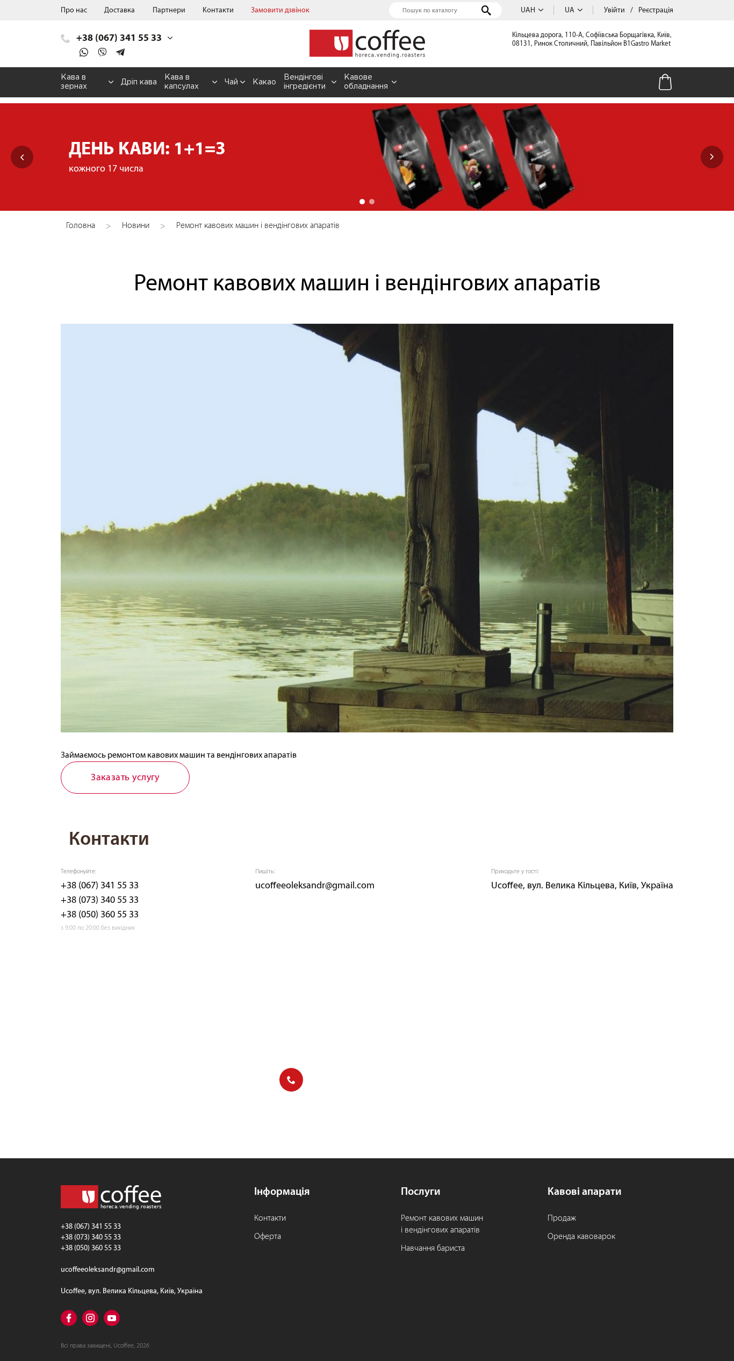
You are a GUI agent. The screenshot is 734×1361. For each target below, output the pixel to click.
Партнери (169, 10)
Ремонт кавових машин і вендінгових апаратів (442, 1224)
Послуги (421, 1191)
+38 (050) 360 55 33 (100, 914)
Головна (80, 225)
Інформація (282, 1191)
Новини (135, 225)
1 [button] (362, 201)
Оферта (267, 1236)
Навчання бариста (433, 1248)
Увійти (614, 10)
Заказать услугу (125, 777)
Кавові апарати (585, 1191)
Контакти (218, 10)
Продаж (562, 1218)
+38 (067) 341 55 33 (100, 885)
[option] (367, 157)
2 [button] (372, 201)
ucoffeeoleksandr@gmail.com (315, 885)
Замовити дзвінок (280, 10)
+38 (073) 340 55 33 (100, 900)
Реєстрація (655, 10)
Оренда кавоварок (581, 1236)
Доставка (119, 10)
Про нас (74, 10)
